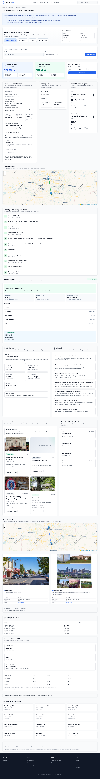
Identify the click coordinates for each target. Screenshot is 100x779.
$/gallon (70, 66)
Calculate (82, 72)
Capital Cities (5, 765)
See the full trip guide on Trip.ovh (26, 746)
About (77, 760)
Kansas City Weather (79, 116)
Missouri (18, 7)
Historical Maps (31, 765)
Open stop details (12, 472)
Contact (78, 767)
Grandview (24, 7)
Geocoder (54, 762)
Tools (48, 2)
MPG (79, 66)
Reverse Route (11, 40)
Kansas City (58, 590)
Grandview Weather (78, 94)
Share (33, 40)
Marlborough (45, 94)
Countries (4, 760)
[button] (51, 193)
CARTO (95, 204)
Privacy (77, 765)
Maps (41, 2)
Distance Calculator (56, 760)
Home (4, 7)
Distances (56, 2)
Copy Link (23, 40)
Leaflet (82, 204)
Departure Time (8, 91)
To (45, 51)
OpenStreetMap (89, 204)
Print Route (44, 40)
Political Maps (30, 762)
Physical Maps (30, 760)
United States (10, 7)
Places (35, 2)
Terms (77, 762)
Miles (88, 66)
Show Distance (90, 54)
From (5, 51)
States (4, 762)
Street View (54, 765)
